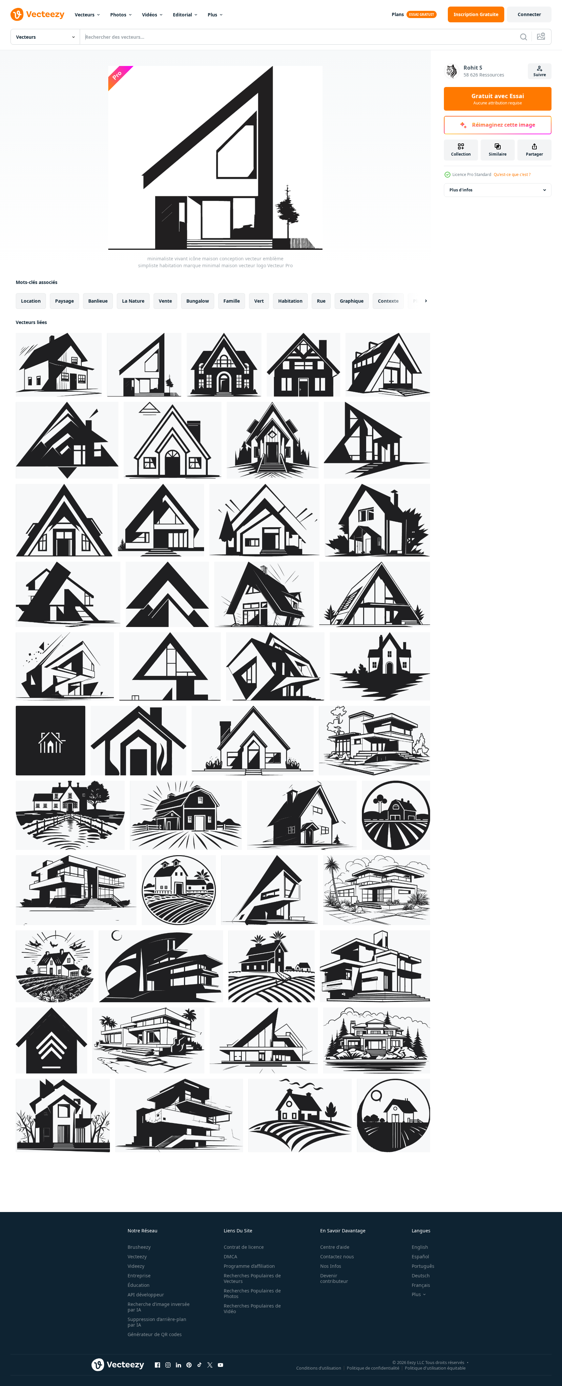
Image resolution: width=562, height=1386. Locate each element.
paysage (64, 301)
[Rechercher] (524, 37)
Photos (118, 14)
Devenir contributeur (334, 1278)
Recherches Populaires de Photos (252, 1293)
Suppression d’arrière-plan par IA (157, 1322)
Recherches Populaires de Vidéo (252, 1308)
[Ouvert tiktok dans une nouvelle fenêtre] (199, 1364)
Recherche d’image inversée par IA (159, 1307)
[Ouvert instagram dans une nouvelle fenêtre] (168, 1364)
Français (421, 1285)
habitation (290, 301)
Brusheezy (139, 1247)
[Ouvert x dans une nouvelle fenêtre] (210, 1364)
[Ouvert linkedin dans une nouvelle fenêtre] (178, 1364)
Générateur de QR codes (155, 1334)
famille (231, 301)
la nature (133, 301)
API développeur (146, 1294)
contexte (388, 301)
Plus (212, 14)
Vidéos (149, 14)
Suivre (539, 74)
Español (420, 1256)
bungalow (197, 301)
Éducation (139, 1285)
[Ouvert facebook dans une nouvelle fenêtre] (157, 1364)
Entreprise (139, 1275)
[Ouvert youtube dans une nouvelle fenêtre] (220, 1364)
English (420, 1247)
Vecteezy (137, 1256)
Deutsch (421, 1275)
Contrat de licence (244, 1247)
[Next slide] (420, 301)
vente (165, 301)
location (31, 301)
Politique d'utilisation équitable (435, 1368)
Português (423, 1266)
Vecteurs (84, 14)
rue (321, 301)
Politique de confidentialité (373, 1368)
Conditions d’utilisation (318, 1368)
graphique (352, 301)
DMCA (230, 1256)
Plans (398, 14)
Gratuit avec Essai (497, 99)
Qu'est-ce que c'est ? (512, 174)
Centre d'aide (334, 1247)
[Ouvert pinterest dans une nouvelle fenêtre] (189, 1364)
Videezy (136, 1266)
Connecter (529, 14)
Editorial (182, 14)
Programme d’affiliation (249, 1266)
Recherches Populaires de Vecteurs (252, 1278)
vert (259, 301)
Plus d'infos (460, 190)
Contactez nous (337, 1256)
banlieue (98, 301)
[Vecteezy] (37, 14)
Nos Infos (330, 1266)
